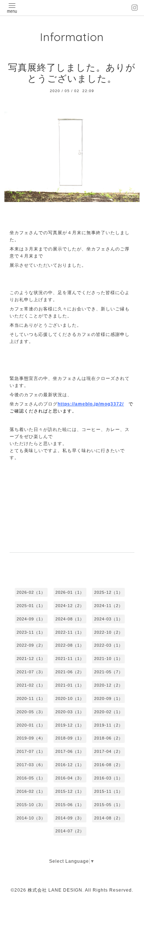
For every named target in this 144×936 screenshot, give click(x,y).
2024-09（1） (31, 619)
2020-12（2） (108, 685)
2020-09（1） (108, 698)
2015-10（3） (31, 804)
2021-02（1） (31, 685)
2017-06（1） (69, 751)
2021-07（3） (31, 672)
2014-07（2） (69, 831)
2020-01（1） (31, 725)
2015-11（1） (108, 791)
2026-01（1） (69, 592)
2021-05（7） (108, 672)
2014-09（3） (69, 818)
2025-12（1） (108, 592)
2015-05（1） (108, 804)
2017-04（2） (108, 751)
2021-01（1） (69, 685)
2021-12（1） (31, 658)
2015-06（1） (69, 804)
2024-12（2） (69, 605)
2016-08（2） (108, 764)
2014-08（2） (108, 818)
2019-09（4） (31, 738)
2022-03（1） (108, 645)
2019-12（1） (69, 725)
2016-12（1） (69, 764)
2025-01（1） (31, 605)
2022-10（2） (108, 632)
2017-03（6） (31, 764)
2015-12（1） (69, 791)
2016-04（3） (69, 778)
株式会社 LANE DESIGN (55, 890)
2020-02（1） (108, 712)
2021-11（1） (69, 658)
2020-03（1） (69, 712)
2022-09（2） (31, 645)
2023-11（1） (31, 632)
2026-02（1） (31, 592)
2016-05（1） (31, 778)
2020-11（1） (31, 698)
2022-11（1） (69, 632)
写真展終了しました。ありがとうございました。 (72, 73)
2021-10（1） (108, 658)
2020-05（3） (31, 712)
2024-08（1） (69, 619)
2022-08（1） (69, 645)
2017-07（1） (31, 751)
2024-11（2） (108, 605)
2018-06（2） (108, 738)
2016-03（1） (108, 778)
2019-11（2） (108, 725)
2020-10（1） (69, 698)
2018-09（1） (69, 738)
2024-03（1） (108, 619)
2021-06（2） (69, 672)
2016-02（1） (31, 791)
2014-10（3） (31, 818)
